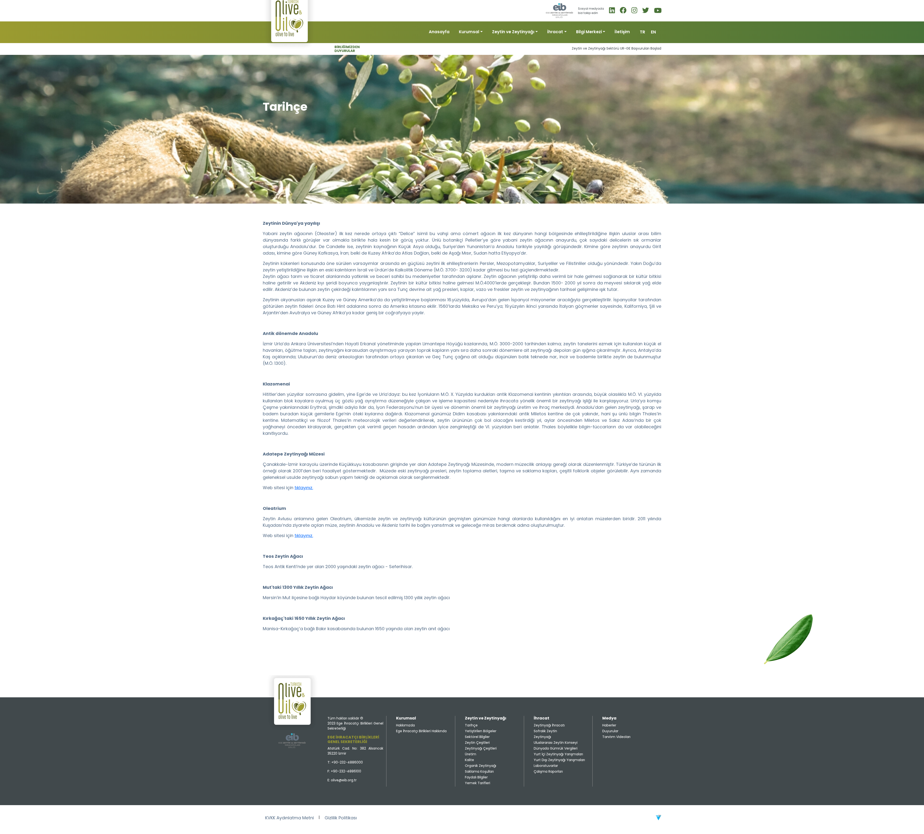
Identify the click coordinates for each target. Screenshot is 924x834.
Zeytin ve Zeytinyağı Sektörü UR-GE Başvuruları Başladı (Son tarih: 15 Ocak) (589, 48)
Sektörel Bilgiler (477, 736)
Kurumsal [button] (469, 32)
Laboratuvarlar (546, 765)
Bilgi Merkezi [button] (589, 32)
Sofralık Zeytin (545, 731)
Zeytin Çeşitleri (477, 742)
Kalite (469, 759)
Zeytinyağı (542, 736)
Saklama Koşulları (479, 771)
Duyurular (610, 731)
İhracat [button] (555, 32)
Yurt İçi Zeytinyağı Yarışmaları (558, 754)
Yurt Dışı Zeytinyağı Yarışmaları (559, 759)
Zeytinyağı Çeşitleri (481, 748)
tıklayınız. (304, 488)
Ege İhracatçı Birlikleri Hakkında (421, 731)
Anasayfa (439, 32)
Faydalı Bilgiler (476, 777)
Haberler (609, 725)
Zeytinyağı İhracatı (549, 725)
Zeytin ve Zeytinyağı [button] (513, 32)
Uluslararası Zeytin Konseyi (556, 742)
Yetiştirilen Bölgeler (480, 731)
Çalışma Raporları (548, 771)
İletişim (622, 32)
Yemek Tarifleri (477, 783)
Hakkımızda (405, 725)
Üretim (470, 754)
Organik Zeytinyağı (480, 765)
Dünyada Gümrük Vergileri (556, 748)
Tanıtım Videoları (616, 736)
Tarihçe (471, 725)
